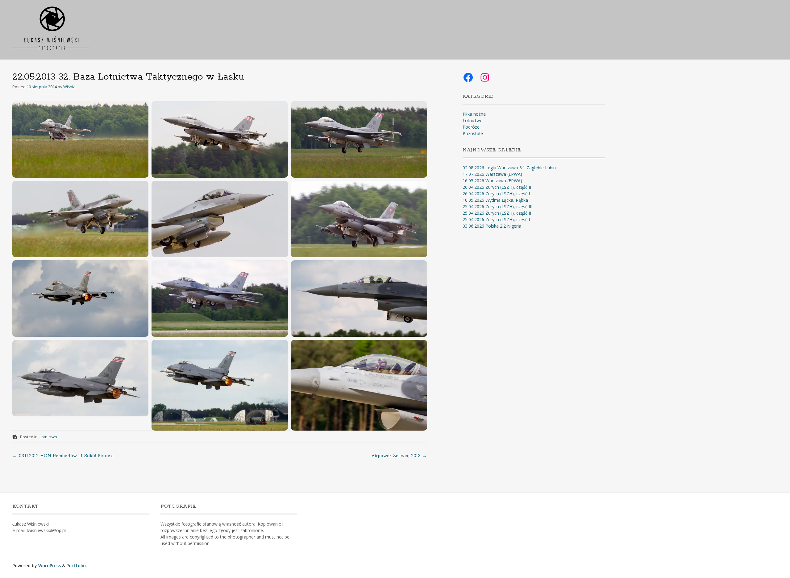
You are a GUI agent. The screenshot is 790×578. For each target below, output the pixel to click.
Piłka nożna (474, 114)
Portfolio (76, 565)
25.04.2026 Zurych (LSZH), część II (497, 213)
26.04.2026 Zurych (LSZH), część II (497, 187)
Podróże (471, 127)
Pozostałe (473, 133)
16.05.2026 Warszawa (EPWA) (492, 181)
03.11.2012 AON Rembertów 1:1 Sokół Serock (62, 456)
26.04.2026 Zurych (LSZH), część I (496, 193)
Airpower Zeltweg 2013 (399, 456)
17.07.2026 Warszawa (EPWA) (492, 174)
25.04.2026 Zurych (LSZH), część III (497, 206)
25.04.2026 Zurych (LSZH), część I (496, 219)
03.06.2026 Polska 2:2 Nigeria (492, 226)
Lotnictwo (48, 437)
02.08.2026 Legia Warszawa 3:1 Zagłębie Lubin (509, 168)
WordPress (49, 565)
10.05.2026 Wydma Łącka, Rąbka (495, 200)
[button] (80, 139)
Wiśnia (69, 86)
